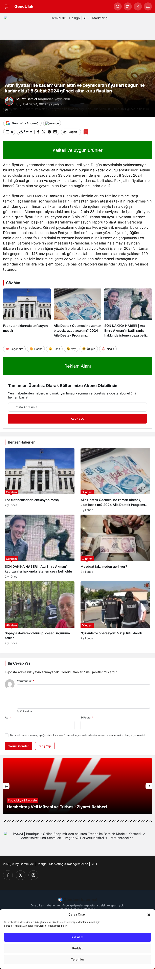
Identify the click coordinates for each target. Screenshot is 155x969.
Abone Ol (77, 418)
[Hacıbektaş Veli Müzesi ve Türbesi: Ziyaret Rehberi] (77, 786)
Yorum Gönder (18, 746)
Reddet (77, 948)
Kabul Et (77, 937)
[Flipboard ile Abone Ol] (52, 123)
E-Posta (87, 717)
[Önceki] (6, 786)
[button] (149, 914)
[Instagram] (33, 875)
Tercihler (77, 959)
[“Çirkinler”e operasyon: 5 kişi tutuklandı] (115, 613)
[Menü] (7, 6)
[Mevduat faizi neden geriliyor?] (115, 546)
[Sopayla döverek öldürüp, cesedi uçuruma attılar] (39, 613)
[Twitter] (20, 875)
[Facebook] (8, 875)
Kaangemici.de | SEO (82, 864)
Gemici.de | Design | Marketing (42, 864)
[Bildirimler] (148, 6)
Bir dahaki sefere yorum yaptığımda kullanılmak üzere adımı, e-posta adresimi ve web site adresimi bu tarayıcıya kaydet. (77, 735)
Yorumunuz (25, 681)
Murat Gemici (26, 99)
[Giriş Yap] (138, 6)
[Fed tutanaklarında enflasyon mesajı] (27, 313)
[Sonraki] (149, 786)
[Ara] (118, 6)
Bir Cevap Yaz (19, 663)
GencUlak (24, 6)
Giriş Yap (45, 746)
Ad (8, 717)
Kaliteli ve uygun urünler (78, 150)
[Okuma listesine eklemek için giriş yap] (86, 131)
